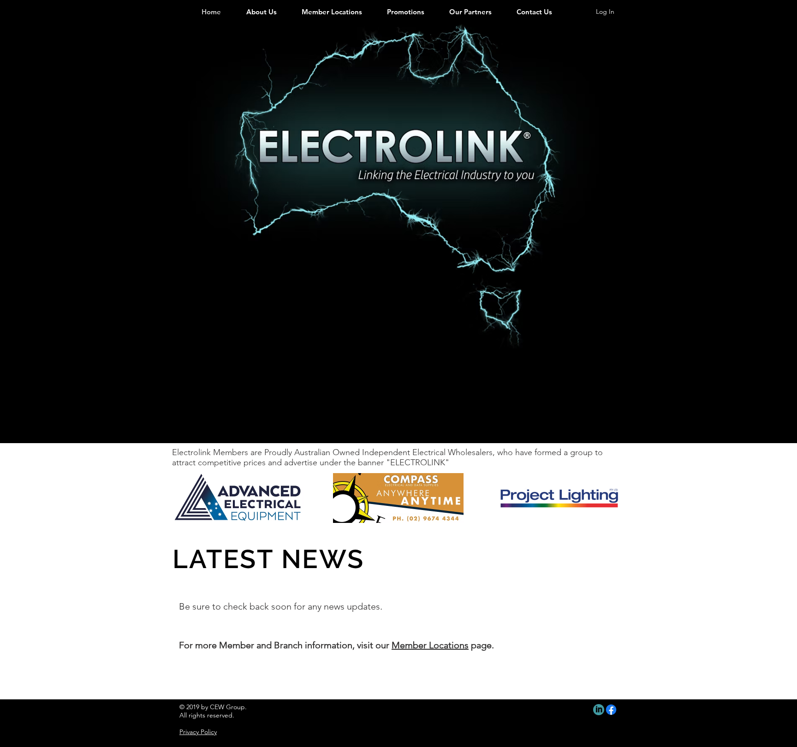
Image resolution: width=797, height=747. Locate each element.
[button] (233, 498)
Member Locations (430, 645)
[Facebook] (611, 710)
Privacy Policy (198, 732)
